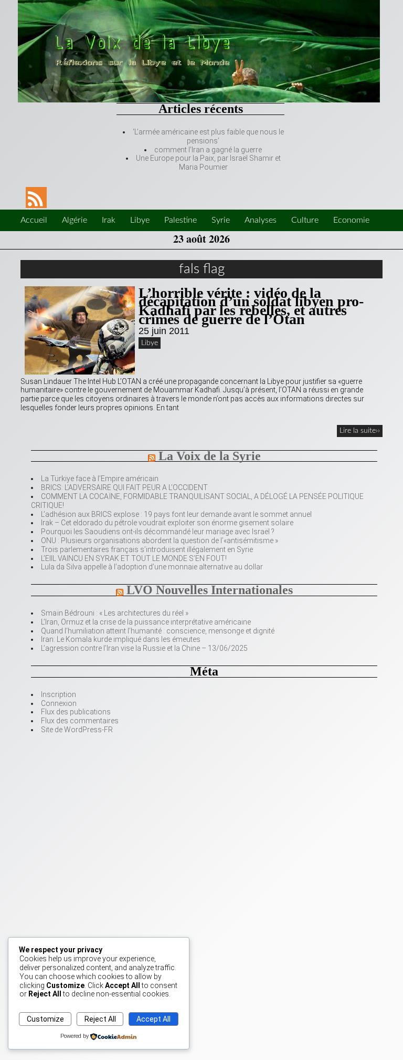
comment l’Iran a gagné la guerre (208, 150)
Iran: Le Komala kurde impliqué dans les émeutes (120, 639)
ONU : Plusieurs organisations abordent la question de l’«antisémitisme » (159, 540)
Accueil (33, 220)
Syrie (220, 220)
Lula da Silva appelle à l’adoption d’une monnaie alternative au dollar (152, 567)
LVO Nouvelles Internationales (209, 590)
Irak (108, 220)
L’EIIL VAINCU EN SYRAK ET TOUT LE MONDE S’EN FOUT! (134, 558)
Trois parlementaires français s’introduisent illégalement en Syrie (147, 549)
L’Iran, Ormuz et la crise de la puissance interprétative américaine (146, 622)
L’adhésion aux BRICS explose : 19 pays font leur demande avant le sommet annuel (176, 514)
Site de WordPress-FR (77, 729)
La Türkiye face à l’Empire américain (99, 478)
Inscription (58, 694)
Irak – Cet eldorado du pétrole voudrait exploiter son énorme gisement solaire (167, 522)
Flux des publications (76, 712)
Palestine (180, 220)
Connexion (59, 703)
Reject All (100, 1019)
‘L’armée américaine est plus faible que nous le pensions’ (208, 136)
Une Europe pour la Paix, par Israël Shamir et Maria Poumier (208, 162)
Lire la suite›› (360, 430)
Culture (305, 220)
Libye (140, 220)
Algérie (74, 220)
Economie (351, 220)
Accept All (153, 1019)
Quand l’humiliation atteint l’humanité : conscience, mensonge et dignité (157, 631)
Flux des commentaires (80, 720)
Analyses (261, 220)
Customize (45, 1019)
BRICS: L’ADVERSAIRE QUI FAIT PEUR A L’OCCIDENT (124, 487)
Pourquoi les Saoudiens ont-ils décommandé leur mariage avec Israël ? (157, 531)
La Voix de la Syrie (209, 456)
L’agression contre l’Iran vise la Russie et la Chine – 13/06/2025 (144, 648)
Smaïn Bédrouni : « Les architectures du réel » (114, 613)
